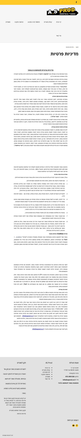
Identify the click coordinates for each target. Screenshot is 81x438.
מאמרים (47, 377)
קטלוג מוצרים (46, 370)
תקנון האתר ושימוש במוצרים (17, 410)
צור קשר (47, 379)
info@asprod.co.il (69, 380)
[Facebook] (76, 2)
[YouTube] (73, 425)
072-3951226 (69, 376)
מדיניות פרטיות (21, 414)
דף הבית (47, 368)
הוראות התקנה (45, 374)
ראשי (77, 47)
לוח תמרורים (46, 372)
